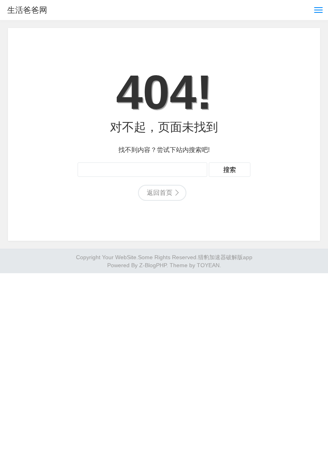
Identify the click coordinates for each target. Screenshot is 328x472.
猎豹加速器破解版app (225, 257)
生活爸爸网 (27, 10)
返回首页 (159, 192)
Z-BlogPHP (152, 265)
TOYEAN (208, 265)
